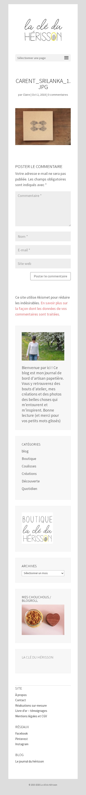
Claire (26, 94)
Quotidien (29, 488)
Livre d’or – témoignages (31, 711)
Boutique (29, 458)
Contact (20, 700)
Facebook (21, 733)
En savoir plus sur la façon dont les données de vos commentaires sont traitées (41, 308)
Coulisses (29, 466)
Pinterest (21, 739)
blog (25, 451)
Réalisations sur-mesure (31, 705)
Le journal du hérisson (29, 761)
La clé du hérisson (37, 657)
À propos (21, 695)
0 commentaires (58, 94)
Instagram (21, 744)
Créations (29, 473)
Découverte (31, 481)
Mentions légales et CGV (31, 716)
